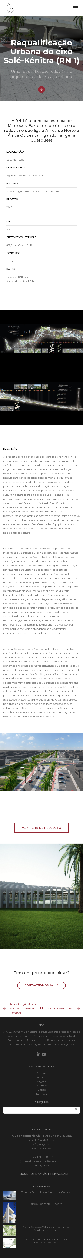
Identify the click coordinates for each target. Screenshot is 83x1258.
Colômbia (42, 1085)
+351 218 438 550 (43, 1157)
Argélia (41, 1081)
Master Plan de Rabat (60, 1008)
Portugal (41, 1072)
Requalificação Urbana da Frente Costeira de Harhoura (23, 1008)
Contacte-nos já (39, 985)
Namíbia (41, 1094)
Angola (41, 1077)
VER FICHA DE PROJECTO (41, 827)
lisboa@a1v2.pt (43, 1165)
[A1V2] (10, 7)
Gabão (41, 1089)
